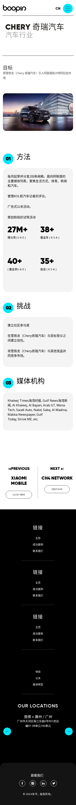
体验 (38, 671)
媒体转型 (38, 684)
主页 (38, 538)
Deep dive (57, 489)
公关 (38, 678)
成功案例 (38, 544)
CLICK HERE (19, 494)
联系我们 (38, 550)
